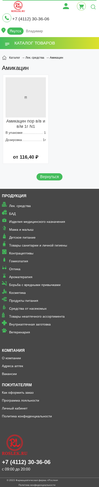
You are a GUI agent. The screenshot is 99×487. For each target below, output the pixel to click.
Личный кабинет (14, 408)
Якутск (15, 31)
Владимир (34, 31)
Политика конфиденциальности (27, 416)
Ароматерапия (20, 277)
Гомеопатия (18, 261)
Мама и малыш (21, 229)
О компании (11, 358)
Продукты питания (23, 300)
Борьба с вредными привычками (35, 285)
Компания (13, 350)
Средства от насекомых (28, 308)
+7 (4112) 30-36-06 (30, 19)
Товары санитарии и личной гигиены (38, 245)
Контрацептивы (21, 253)
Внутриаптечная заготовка (30, 324)
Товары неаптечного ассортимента (37, 316)
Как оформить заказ (17, 392)
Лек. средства (20, 206)
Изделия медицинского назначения (37, 222)
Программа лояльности (20, 400)
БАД (12, 214)
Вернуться (49, 177)
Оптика (14, 269)
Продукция (14, 196)
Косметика (17, 293)
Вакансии (9, 374)
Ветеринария (19, 332)
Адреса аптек (12, 366)
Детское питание (22, 237)
